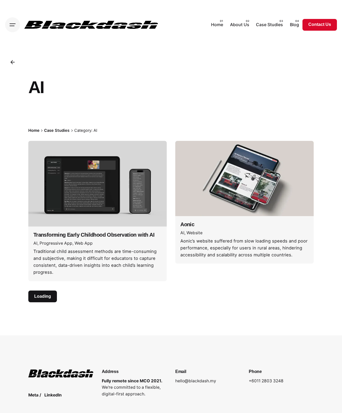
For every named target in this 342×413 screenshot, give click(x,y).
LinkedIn (53, 395)
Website (194, 232)
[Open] (40, 151)
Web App (84, 243)
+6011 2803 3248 (266, 380)
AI (35, 243)
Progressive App (56, 243)
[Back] (12, 62)
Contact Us (319, 24)
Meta (33, 395)
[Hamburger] (12, 24)
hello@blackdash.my (195, 380)
